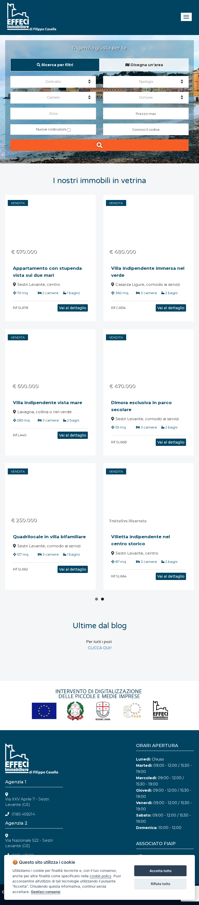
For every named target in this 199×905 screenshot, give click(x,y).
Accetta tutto (161, 871)
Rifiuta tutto (160, 884)
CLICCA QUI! (99, 648)
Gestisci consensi (45, 892)
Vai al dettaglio (72, 308)
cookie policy (100, 876)
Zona (53, 113)
